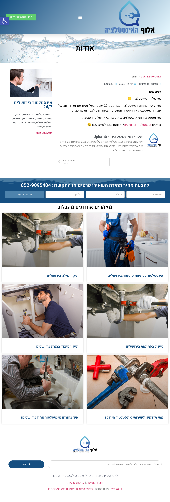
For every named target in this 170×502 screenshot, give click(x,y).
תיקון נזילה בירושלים (62, 275)
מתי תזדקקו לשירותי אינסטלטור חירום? (134, 417)
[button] (80, 17)
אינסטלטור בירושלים (151, 76)
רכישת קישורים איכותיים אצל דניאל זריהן (70, 489)
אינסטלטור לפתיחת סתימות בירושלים (135, 275)
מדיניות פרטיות (76, 482)
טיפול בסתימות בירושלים (144, 346)
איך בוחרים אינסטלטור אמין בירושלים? (49, 417)
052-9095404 (44, 133)
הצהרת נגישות (94, 482)
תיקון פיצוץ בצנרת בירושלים (57, 346)
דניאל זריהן (116, 489)
